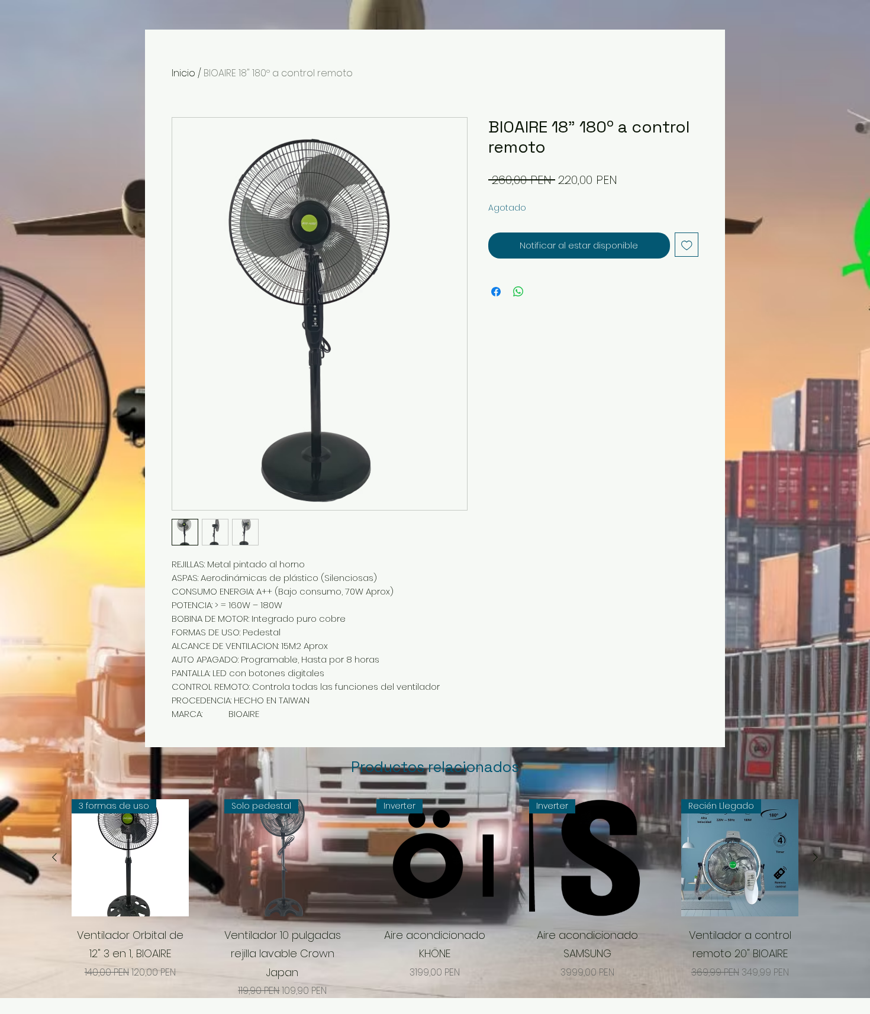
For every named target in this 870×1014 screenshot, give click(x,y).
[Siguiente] (815, 857)
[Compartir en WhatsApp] (518, 292)
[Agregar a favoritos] (687, 244)
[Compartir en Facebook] (496, 292)
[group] (435, 899)
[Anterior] (54, 857)
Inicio (183, 73)
